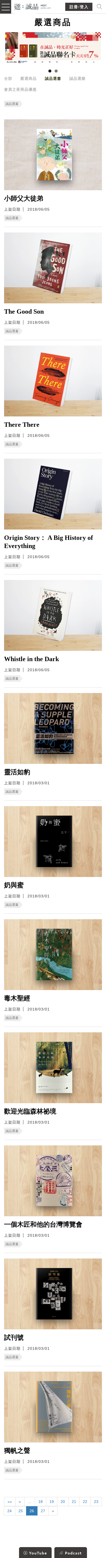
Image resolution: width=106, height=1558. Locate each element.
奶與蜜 (14, 885)
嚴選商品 (28, 78)
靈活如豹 (17, 772)
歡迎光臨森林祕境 (30, 1111)
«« (10, 1501)
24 (9, 1511)
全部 (8, 78)
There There (21, 424)
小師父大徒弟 (23, 198)
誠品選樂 (77, 78)
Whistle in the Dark (31, 658)
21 (74, 1501)
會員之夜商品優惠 (20, 89)
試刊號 (14, 1337)
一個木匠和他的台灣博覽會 (43, 1224)
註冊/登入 (79, 7)
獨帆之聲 (17, 1450)
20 (63, 1501)
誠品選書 (53, 78)
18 (40, 1501)
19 (51, 1501)
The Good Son (24, 311)
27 (43, 1511)
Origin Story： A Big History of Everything (48, 541)
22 (85, 1501)
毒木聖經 (17, 998)
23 (96, 1501)
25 (20, 1511)
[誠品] (33, 6)
